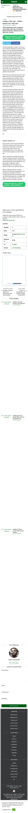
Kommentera (4, 670)
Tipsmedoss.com (14, 787)
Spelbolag (15, 4)
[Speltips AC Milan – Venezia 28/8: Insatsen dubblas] (6, 585)
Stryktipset (14, 741)
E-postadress (5, 692)
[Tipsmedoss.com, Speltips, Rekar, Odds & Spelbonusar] (14, 1)
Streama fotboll (14, 774)
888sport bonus (14, 717)
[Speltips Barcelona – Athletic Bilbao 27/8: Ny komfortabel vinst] (6, 471)
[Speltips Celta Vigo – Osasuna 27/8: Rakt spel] (6, 357)
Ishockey (14, 738)
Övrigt (14, 755)
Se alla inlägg (14, 662)
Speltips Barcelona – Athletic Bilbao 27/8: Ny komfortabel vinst (18, 417)
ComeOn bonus (14, 723)
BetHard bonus (14, 728)
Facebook (16, 43)
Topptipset (14, 747)
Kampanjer (14, 750)
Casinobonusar (14, 768)
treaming (18, 247)
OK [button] (13, 809)
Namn (3, 685)
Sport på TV (14, 776)
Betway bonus (14, 714)
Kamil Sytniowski (7, 25)
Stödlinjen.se (14, 799)
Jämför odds (14, 771)
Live (13, 247)
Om (14, 779)
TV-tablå (14, 244)
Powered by (9, 283)
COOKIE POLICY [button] (6, 809)
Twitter (7, 43)
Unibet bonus (14, 720)
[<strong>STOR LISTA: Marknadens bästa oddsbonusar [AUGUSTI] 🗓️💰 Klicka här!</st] (6, 8)
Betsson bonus (14, 725)
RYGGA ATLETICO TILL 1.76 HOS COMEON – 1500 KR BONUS (14, 37)
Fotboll (5, 19)
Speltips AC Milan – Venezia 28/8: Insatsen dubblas (18, 531)
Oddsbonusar (14, 765)
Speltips (14, 763)
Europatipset (14, 744)
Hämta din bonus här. (9, 220)
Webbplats (4, 698)
